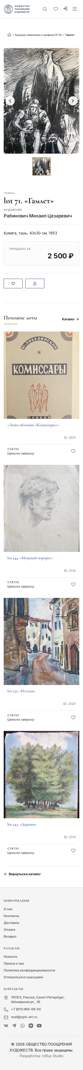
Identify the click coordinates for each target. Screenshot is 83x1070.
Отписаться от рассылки (23, 977)
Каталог (68, 319)
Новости (10, 956)
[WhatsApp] (22, 1025)
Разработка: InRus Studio (41, 1056)
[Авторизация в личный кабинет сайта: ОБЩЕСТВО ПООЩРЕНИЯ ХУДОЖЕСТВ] (65, 9)
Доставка (11, 923)
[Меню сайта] (74, 9)
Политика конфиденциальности (29, 970)
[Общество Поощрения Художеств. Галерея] (6, 1025)
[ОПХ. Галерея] (14, 1025)
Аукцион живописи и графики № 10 (38, 35)
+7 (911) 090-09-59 (26, 1009)
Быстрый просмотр (41, 381)
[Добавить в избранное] (73, 451)
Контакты (11, 916)
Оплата (9, 929)
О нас (8, 909)
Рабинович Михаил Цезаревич (38, 216)
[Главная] (9, 35)
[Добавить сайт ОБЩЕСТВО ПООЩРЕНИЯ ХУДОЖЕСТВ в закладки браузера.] (56, 9)
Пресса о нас (14, 963)
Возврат (10, 936)
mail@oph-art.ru (24, 1017)
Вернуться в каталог (25, 874)
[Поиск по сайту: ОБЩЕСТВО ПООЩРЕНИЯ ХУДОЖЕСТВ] (45, 9)
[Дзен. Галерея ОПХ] (31, 1025)
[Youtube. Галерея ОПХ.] (39, 1025)
